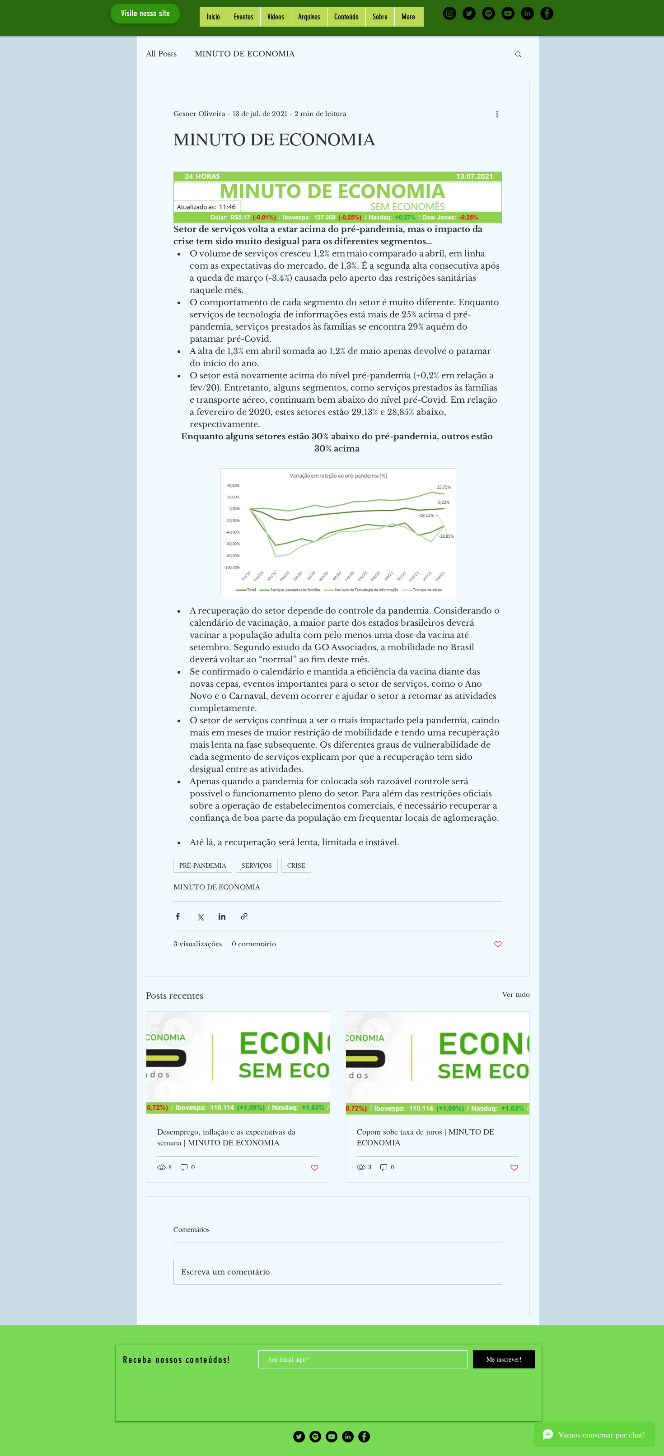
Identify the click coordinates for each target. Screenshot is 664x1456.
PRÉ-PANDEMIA (202, 865)
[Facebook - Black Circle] (546, 13)
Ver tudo (516, 995)
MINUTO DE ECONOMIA (245, 53)
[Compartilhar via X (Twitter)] (200, 916)
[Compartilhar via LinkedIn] (222, 916)
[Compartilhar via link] (244, 916)
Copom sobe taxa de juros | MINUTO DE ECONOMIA (425, 1137)
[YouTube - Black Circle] (507, 13)
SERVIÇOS (257, 865)
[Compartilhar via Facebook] (177, 916)
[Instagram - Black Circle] (449, 13)
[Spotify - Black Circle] (488, 13)
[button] (518, 53)
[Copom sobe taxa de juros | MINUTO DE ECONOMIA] (437, 1063)
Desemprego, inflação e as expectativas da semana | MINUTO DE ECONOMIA (226, 1137)
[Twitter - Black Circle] (469, 13)
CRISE (296, 865)
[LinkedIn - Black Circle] (527, 13)
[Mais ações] (496, 113)
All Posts (161, 53)
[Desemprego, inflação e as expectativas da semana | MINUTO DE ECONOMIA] (238, 1063)
